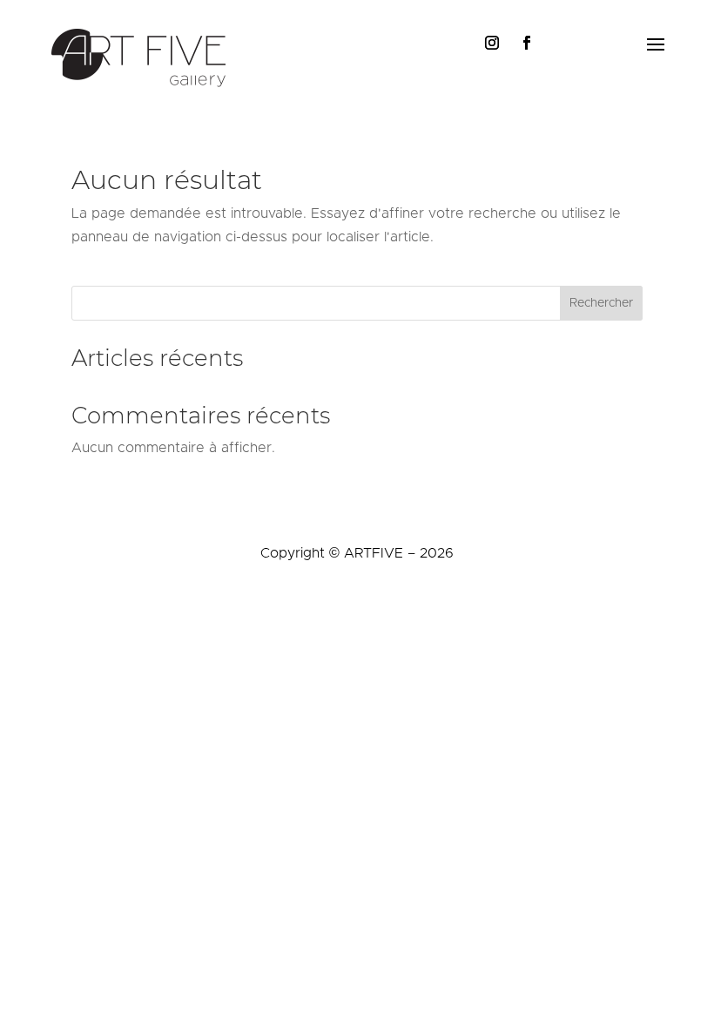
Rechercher (601, 303)
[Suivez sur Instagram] (492, 43)
